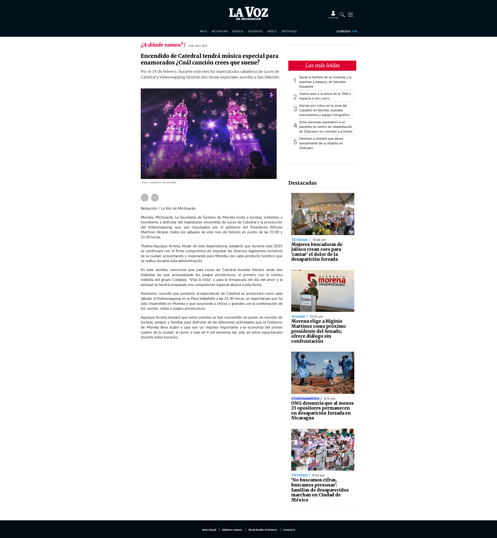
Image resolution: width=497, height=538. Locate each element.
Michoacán (220, 31)
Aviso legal (209, 529)
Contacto (289, 529)
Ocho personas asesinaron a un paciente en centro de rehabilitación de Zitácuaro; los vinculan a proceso (326, 126)
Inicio (203, 31)
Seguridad (255, 31)
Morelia (237, 31)
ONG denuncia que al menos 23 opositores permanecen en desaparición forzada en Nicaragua (322, 410)
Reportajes (289, 31)
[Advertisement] (211, 390)
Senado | (299, 316)
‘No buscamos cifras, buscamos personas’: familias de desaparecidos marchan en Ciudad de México (320, 489)
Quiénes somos (232, 529)
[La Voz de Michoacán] (248, 13)
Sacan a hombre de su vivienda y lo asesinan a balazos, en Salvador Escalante (325, 81)
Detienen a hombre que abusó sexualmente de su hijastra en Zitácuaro (321, 143)
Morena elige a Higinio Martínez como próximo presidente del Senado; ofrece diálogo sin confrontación (318, 331)
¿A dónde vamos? (162, 45)
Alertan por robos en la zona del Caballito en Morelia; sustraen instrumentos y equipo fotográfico (324, 110)
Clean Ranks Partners (262, 529)
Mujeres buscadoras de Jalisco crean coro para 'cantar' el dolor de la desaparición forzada (316, 252)
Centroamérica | (307, 398)
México (272, 31)
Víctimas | (301, 239)
